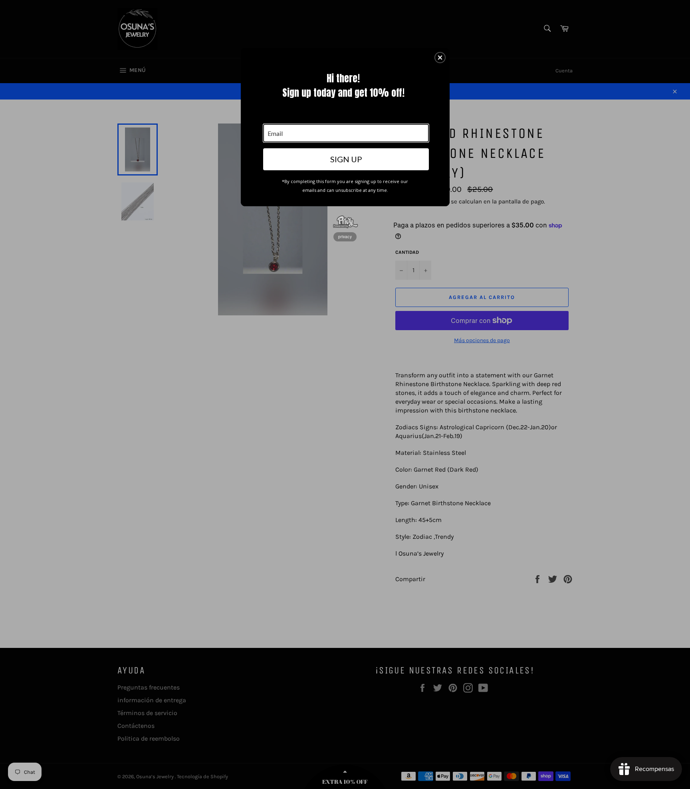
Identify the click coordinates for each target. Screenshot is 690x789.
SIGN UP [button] (346, 159)
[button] (440, 57)
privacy (345, 236)
